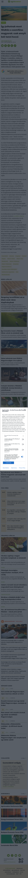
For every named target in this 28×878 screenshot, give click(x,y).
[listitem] (14, 436)
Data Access (14, 467)
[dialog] (14, 439)
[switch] (22, 439)
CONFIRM (8, 462)
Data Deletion (6, 467)
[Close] (25, 410)
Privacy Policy (22, 467)
